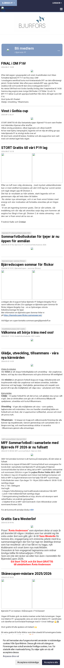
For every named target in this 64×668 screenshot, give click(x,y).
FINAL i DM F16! (13, 63)
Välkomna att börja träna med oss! (27, 333)
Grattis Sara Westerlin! (18, 519)
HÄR (32, 510)
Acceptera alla (51, 662)
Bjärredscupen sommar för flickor (27, 265)
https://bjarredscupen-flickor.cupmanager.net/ (23, 315)
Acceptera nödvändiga (28, 662)
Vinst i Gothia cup (14, 111)
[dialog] (32, 651)
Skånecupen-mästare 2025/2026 (26, 574)
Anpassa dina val (11, 656)
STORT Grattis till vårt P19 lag (24, 148)
